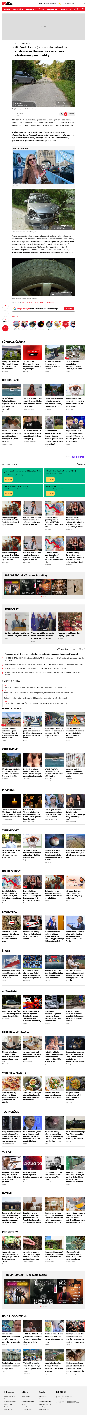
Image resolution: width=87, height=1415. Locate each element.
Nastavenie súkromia (10, 1401)
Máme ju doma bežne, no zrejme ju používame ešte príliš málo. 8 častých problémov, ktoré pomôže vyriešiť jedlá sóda (75, 1217)
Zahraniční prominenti (8, 819)
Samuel (53, 4)
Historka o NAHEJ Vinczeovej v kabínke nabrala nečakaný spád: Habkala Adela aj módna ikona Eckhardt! (32, 814)
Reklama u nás (26, 1396)
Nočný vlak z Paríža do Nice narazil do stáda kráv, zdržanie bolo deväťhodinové (10, 365)
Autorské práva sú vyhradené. (64, 1398)
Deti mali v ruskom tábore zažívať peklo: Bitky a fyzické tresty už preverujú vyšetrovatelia (35, 698)
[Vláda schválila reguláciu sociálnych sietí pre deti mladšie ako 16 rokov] (43, 621)
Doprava (68, 1023)
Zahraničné (18, 9)
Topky (23, 43)
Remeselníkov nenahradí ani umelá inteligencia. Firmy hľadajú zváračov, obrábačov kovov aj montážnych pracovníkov (75, 1056)
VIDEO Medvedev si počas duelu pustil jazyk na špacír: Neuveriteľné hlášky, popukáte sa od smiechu (75, 975)
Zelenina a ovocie (28, 1261)
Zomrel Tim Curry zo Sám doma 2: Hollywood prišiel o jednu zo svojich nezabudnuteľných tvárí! (38, 693)
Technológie (10, 1111)
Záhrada (4, 1264)
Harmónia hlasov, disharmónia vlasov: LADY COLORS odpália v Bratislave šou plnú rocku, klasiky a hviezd (75, 522)
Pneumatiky (33, 302)
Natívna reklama (26, 1409)
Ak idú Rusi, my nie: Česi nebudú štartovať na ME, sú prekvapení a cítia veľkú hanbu (11, 974)
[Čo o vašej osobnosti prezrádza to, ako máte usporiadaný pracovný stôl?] (32, 1043)
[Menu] (82, 9)
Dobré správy (11, 871)
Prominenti (31, 9)
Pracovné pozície (9, 464)
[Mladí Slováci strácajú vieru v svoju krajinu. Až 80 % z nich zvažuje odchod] (32, 923)
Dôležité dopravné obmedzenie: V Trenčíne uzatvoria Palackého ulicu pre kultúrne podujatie (75, 733)
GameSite (60, 638)
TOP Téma (68, 1141)
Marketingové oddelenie (46, 1407)
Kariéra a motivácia (15, 1032)
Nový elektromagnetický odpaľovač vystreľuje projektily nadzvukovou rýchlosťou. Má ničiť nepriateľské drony (11, 1136)
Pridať (70, 309)
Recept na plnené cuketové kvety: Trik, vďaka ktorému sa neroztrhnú (73, 1096)
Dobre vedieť (5, 527)
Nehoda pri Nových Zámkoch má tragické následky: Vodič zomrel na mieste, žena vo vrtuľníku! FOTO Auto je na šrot (44, 673)
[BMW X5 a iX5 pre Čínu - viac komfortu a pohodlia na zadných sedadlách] (11, 1002)
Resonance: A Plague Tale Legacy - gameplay (69, 634)
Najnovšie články (11, 681)
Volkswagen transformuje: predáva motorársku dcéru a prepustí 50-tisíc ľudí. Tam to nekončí (53, 1016)
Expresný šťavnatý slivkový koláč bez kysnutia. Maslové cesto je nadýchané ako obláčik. (11, 1097)
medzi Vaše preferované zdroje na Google (37, 309)
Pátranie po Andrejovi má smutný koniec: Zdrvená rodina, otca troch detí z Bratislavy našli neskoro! (41, 654)
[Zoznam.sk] (61, 1403)
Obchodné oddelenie (45, 1401)
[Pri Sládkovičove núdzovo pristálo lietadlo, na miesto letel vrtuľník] (32, 1163)
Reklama (25, 1392)
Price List (24, 1407)
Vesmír (46, 1143)
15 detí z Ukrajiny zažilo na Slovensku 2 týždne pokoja (17, 634)
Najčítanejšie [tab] (61, 649)
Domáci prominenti (28, 821)
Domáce (7, 9)
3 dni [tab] (72, 649)
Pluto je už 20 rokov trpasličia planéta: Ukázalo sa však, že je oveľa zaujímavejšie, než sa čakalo (54, 855)
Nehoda (25, 302)
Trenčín (68, 740)
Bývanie (7, 1193)
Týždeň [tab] (81, 649)
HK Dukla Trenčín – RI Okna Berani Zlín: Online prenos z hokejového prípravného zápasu (54, 974)
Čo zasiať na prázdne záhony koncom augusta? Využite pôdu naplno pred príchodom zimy (32, 1255)
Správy (6, 638)
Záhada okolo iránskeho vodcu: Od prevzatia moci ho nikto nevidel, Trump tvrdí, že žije (35, 687)
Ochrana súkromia (9, 1399)
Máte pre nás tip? (44, 1409)
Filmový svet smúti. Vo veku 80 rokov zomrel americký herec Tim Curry (53, 1176)
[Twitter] (65, 1392)
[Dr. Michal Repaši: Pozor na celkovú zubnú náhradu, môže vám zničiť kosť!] (11, 841)
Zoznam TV (12, 608)
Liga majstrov (27, 980)
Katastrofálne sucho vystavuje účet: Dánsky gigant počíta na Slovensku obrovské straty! (10, 936)
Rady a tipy (48, 1100)
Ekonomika (66, 9)
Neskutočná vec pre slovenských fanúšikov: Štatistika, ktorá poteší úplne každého (10, 521)
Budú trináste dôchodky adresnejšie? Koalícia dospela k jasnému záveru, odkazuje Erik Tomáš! (75, 936)
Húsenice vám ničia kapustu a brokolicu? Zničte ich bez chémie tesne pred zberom (74, 1255)
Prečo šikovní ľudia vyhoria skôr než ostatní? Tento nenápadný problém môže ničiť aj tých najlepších (54, 1056)
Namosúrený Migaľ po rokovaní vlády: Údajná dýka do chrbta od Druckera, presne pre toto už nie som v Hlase (44, 664)
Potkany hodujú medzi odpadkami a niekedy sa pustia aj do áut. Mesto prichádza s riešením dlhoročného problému (75, 1177)
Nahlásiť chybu (16, 316)
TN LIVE (7, 1152)
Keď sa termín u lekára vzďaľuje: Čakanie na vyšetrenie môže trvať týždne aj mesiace (32, 521)
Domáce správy (12, 708)
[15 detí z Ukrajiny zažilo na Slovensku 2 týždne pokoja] (17, 621)
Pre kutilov (10, 1232)
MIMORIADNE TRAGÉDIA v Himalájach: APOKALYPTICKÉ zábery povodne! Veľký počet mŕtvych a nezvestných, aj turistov (44, 659)
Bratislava (50, 302)
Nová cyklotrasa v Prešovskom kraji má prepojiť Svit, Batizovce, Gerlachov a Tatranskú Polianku (75, 1016)
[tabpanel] (43, 664)
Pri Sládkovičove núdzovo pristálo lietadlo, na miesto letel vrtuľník (32, 1176)
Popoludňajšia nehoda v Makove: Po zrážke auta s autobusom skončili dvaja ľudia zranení (54, 732)
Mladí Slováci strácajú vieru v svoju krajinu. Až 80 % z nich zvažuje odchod (32, 935)
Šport (41, 9)
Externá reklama (26, 1399)
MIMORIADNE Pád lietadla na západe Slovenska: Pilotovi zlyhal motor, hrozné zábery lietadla (10, 733)
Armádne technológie (8, 1143)
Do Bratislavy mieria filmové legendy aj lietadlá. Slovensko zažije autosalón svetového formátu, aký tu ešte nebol (32, 1016)
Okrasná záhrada (49, 1261)
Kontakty (42, 1392)
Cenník (23, 1404)
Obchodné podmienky (28, 1401)
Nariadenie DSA (8, 1409)
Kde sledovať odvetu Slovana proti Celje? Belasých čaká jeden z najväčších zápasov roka (32, 974)
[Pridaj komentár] (5, 306)
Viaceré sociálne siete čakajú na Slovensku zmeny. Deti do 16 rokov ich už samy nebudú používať (11, 1177)
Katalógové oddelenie (45, 1404)
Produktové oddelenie (45, 1399)
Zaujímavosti (52, 9)
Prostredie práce (27, 1061)
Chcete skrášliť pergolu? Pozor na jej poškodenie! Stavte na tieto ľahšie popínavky (54, 1255)
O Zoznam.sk (9, 1392)
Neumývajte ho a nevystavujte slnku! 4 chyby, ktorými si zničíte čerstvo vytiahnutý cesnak (11, 1257)
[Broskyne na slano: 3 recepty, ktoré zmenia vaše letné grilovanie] (54, 1083)
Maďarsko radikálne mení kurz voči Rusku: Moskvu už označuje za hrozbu (74, 772)
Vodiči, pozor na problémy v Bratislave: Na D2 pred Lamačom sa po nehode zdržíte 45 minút (32, 733)
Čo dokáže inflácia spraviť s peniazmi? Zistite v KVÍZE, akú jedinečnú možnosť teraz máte (54, 522)
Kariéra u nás (8, 1404)
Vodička (42, 302)
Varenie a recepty (14, 1072)
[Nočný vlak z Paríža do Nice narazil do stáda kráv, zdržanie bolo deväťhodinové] (11, 352)
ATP (67, 982)
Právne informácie (9, 1396)
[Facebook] (57, 1392)
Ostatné (4, 980)
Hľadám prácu (69, 1064)
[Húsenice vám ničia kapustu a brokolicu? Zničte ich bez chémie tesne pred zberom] (75, 1243)
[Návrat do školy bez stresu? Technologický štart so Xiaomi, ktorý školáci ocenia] (75, 882)
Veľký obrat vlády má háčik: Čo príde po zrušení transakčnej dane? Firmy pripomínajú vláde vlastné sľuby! (54, 936)
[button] (65, 114)
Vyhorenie (47, 1064)
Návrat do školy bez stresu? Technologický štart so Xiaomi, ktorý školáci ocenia (74, 894)
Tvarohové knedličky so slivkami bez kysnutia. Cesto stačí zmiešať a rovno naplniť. (32, 1096)
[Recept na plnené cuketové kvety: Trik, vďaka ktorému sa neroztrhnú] (75, 1083)
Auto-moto (9, 991)
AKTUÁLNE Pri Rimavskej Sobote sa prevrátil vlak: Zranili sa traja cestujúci (32, 365)
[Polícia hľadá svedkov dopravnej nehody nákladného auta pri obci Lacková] (54, 352)
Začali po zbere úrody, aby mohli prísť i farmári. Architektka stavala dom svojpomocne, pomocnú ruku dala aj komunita (54, 1217)
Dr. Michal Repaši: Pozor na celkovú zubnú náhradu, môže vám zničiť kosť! (11, 854)
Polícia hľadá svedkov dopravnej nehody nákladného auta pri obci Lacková (54, 365)
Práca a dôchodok (6, 1064)
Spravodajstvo (43, 1396)
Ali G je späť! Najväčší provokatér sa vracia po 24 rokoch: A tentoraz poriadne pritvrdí (53, 813)
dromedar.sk (69, 860)
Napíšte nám (7, 1407)
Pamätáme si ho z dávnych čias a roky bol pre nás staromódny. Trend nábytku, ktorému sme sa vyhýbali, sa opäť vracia (32, 1217)
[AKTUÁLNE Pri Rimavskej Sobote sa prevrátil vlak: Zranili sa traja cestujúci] (32, 352)
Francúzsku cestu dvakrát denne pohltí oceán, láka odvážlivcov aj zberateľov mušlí (75, 854)
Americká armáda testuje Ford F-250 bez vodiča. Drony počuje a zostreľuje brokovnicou (75, 1135)
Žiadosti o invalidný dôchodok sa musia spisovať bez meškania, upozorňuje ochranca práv (10, 1056)
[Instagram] (61, 1392)
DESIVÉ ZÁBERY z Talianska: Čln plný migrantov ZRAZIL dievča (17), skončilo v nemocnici (37, 668)
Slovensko (47, 980)
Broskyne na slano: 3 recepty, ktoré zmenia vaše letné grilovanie (53, 1095)
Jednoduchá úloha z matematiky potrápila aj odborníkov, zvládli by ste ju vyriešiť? (32, 854)
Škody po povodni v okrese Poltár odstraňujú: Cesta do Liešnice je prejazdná (74, 365)
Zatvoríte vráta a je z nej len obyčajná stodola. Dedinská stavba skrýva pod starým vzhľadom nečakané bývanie (11, 1217)
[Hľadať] (77, 9)
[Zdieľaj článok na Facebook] (5, 314)
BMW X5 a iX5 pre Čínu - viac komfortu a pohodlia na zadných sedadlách (11, 1013)
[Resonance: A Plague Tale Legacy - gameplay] (70, 621)
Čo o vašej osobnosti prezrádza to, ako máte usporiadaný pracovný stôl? (32, 1055)
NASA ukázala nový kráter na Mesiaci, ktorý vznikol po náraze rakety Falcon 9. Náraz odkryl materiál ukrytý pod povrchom (54, 1136)
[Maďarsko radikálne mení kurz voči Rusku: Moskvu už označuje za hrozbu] (75, 760)
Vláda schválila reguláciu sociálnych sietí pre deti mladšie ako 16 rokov (42, 636)
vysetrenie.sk (5, 860)
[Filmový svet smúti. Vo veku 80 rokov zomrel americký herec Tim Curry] (54, 1163)
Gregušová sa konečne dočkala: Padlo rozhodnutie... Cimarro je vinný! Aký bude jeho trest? (75, 814)
